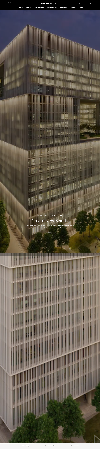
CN (13, 3)
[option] (50, 224)
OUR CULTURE (39, 8)
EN (8, 3)
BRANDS (28, 8)
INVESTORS (63, 8)
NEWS (81, 8)
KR (10, 3)
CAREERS (73, 8)
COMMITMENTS (52, 8)
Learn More (49, 232)
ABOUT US (20, 8)
